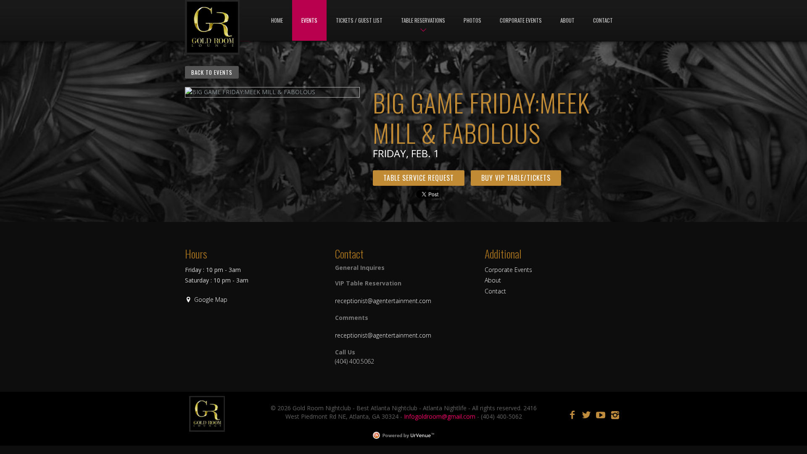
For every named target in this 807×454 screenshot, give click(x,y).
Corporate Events (508, 270)
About (493, 280)
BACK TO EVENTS (211, 72)
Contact (495, 291)
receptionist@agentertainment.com (383, 301)
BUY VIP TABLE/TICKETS (516, 178)
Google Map (210, 300)
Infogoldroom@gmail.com (439, 416)
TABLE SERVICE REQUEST (418, 178)
